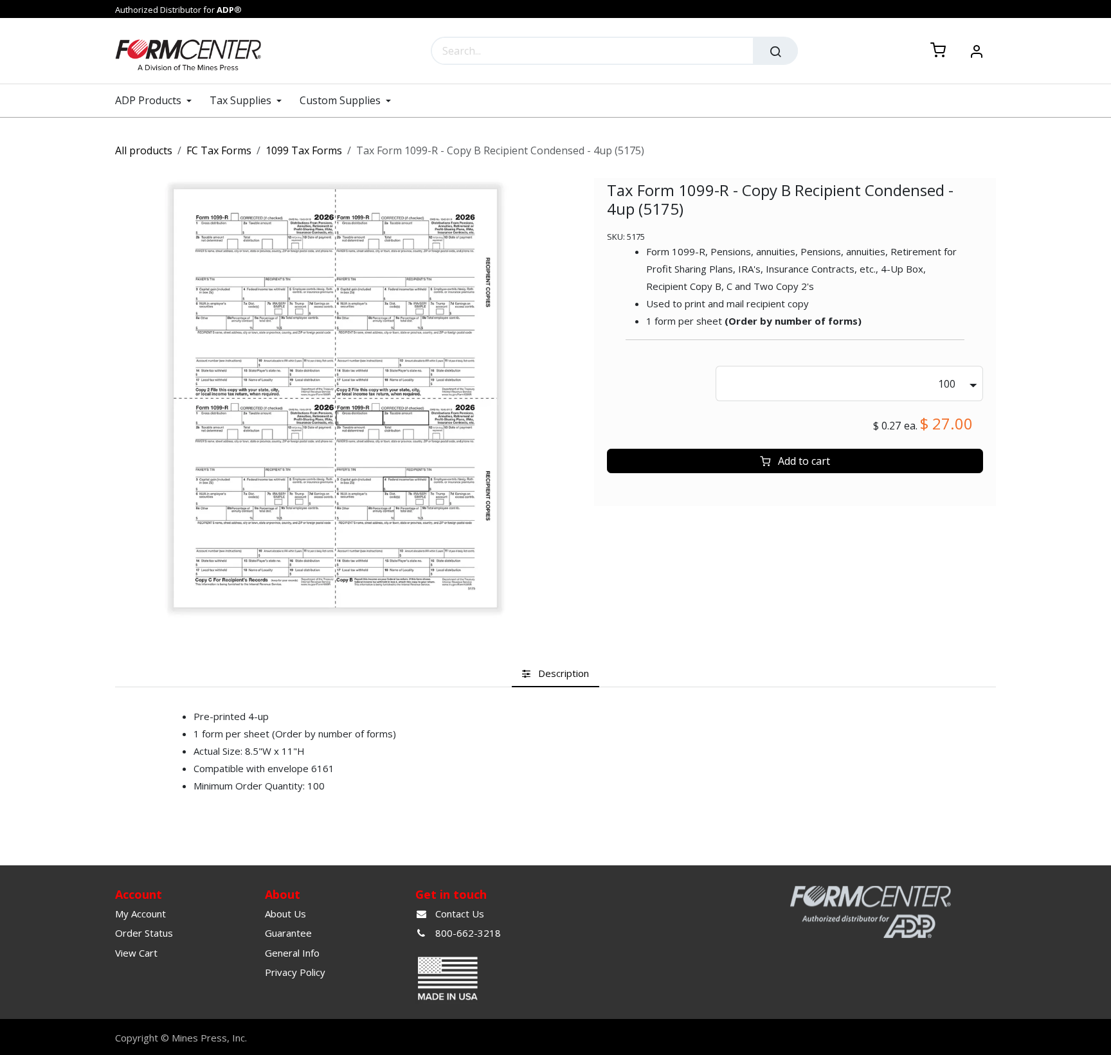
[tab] (555, 673)
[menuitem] (158, 100)
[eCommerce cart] (938, 50)
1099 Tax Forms (304, 150)
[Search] (775, 51)
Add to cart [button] (802, 461)
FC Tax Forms (218, 150)
